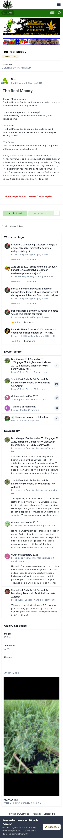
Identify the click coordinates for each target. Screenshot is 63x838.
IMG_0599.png (11, 799)
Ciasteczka (49, 813)
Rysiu (20, 599)
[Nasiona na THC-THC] (31, 26)
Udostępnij (16, 213)
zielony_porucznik (20, 399)
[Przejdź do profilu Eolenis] (7, 408)
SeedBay (22, 276)
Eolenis (14, 410)
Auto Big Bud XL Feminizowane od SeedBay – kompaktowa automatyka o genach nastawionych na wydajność (35, 270)
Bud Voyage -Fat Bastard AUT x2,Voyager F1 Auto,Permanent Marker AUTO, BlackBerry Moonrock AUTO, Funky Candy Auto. (34, 441)
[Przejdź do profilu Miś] (6, 81)
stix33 (21, 525)
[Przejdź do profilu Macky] (7, 246)
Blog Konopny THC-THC (43, 336)
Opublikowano (26, 83)
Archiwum (26, 67)
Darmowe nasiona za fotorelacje (32, 417)
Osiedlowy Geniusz (19, 802)
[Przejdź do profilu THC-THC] (7, 331)
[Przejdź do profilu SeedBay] (7, 268)
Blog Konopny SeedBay (41, 276)
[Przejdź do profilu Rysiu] (7, 591)
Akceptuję (53, 827)
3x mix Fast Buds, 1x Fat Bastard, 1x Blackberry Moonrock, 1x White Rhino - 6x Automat (31, 382)
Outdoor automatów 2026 (24, 396)
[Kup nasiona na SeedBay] (31, 41)
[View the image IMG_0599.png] (31, 736)
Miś (10, 64)
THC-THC (22, 336)
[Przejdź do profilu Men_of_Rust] (7, 360)
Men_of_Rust (17, 372)
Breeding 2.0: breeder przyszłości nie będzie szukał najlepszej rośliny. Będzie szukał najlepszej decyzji (34, 247)
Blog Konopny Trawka (38, 254)
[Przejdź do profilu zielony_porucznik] (7, 397)
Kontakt (37, 813)
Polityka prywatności (19, 813)
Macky (21, 254)
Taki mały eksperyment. (23, 406)
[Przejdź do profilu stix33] (7, 524)
